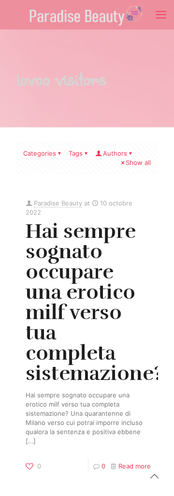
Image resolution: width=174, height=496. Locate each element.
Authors (115, 153)
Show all (138, 162)
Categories (39, 153)
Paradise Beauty (58, 203)
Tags (76, 153)
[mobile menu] (161, 14)
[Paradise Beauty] (87, 14)
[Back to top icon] (154, 476)
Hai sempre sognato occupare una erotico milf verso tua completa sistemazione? (94, 302)
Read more (134, 466)
